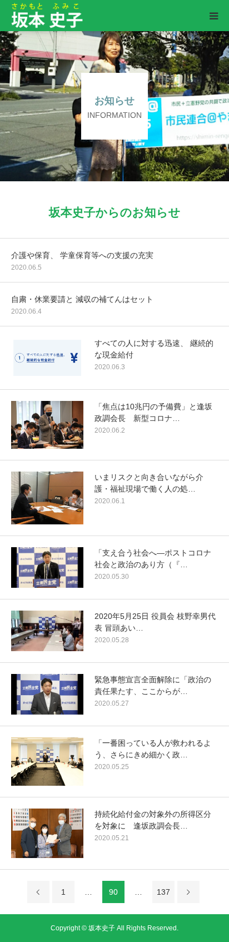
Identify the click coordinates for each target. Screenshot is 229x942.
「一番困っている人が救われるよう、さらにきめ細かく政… (152, 748)
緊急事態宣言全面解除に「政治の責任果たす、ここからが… (152, 685)
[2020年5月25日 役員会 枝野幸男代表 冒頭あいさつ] (47, 631)
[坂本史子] (82, 15)
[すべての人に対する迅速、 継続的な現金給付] (47, 358)
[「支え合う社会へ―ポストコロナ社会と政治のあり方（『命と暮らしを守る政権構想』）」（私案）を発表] (47, 567)
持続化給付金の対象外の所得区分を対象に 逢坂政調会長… (152, 820)
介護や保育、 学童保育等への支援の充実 (82, 255)
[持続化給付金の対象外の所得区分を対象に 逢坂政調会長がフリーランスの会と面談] (47, 833)
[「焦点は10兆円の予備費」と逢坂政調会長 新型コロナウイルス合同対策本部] (47, 425)
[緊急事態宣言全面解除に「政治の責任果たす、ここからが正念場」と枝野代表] (47, 694)
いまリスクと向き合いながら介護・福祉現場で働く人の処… (148, 483)
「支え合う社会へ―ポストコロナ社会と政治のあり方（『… (152, 558)
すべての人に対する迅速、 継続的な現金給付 (153, 349)
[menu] (213, 15)
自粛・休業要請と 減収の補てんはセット (82, 299)
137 (163, 892)
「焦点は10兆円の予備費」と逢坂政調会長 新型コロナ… (153, 412)
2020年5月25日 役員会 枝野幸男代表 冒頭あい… (155, 622)
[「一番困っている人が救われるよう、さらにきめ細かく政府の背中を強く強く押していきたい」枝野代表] (47, 761)
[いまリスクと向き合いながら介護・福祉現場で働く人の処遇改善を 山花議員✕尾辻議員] (47, 498)
